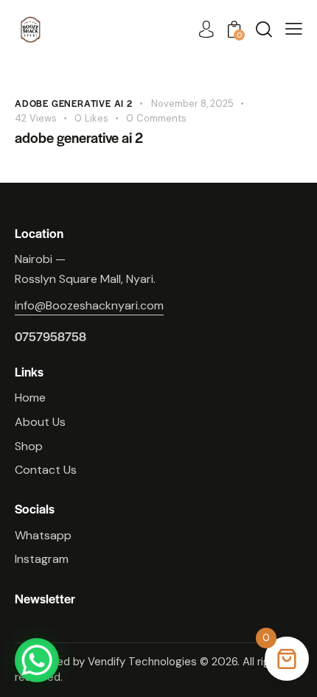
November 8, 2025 (192, 103)
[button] (293, 29)
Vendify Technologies (142, 661)
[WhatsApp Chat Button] (37, 660)
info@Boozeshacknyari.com (89, 305)
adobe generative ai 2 (74, 103)
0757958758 (50, 336)
